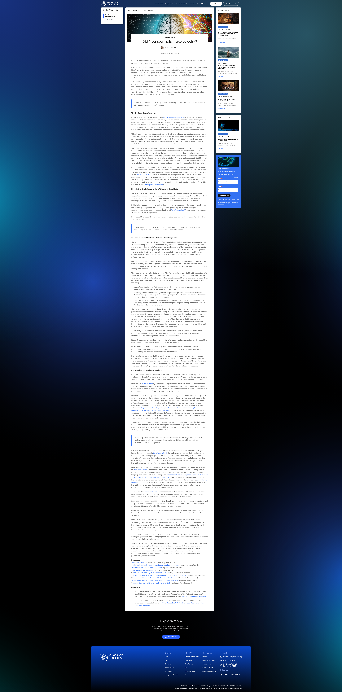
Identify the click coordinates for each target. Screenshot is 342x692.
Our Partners (189, 664)
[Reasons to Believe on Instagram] (234, 674)
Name (220, 178)
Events (204, 657)
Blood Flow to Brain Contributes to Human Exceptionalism (155, 580)
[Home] (112, 657)
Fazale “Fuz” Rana (173, 48)
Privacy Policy (221, 204)
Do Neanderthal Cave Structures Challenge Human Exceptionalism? (159, 575)
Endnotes (110, 19)
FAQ (186, 667)
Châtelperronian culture (153, 185)
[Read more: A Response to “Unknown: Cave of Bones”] (228, 94)
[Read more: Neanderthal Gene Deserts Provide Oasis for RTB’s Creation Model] (228, 28)
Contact (223, 653)
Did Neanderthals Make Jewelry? (111, 16)
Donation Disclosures (234, 686)
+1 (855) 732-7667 (229, 660)
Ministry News (190, 671)
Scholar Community (209, 671)
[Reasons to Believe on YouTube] (225, 674)
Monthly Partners (208, 660)
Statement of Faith (192, 657)
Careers (188, 675)
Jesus (167, 660)
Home (129, 10)
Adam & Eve (137, 10)
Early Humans (148, 10)
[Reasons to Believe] (110, 3)
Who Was (148, 492)
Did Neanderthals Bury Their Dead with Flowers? (151, 573)
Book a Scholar (207, 667)
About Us (188, 653)
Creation (168, 664)
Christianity (169, 671)
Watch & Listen (172, 636)
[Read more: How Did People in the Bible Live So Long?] (228, 134)
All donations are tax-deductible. (232, 688)
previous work (147, 384)
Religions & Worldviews (173, 675)
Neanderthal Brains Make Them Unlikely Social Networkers (155, 578)
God (166, 657)
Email (220, 186)
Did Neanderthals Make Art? (143, 570)
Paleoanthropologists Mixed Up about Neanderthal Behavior (156, 565)
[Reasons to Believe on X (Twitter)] (229, 674)
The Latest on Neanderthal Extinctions (147, 568)
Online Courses (207, 664)
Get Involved (207, 653)
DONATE (216, 3)
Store (203, 3)
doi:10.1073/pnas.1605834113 (194, 597)
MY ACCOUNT (231, 3)
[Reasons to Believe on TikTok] (238, 674)
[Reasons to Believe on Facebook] (221, 674)
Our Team (188, 660)
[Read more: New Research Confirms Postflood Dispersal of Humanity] (228, 62)
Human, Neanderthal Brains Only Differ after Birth (151, 583)
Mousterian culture (144, 175)
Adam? (155, 492)
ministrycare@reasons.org (232, 657)
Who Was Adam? (178, 210)
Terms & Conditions (218, 686)
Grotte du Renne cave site (173, 117)
